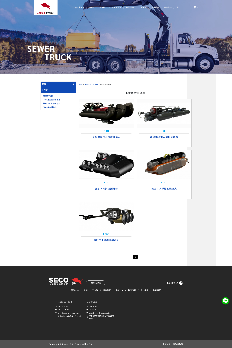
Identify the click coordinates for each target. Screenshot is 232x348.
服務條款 (167, 344)
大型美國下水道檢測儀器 (106, 137)
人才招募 (155, 7)
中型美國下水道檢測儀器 (164, 137)
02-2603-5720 (63, 306)
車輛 (91, 7)
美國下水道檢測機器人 (164, 188)
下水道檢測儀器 (50, 107)
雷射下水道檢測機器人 (106, 240)
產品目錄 (87, 84)
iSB (90, 344)
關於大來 (78, 7)
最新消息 (130, 7)
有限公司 (45, 13)
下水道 (102, 7)
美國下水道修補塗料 (51, 103)
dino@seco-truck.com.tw (68, 313)
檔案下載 (142, 7)
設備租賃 (115, 7)
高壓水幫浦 (48, 95)
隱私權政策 (178, 344)
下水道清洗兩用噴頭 (51, 99)
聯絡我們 (168, 7)
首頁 (80, 84)
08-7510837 (93, 306)
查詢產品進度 (96, 283)
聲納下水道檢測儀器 (106, 188)
